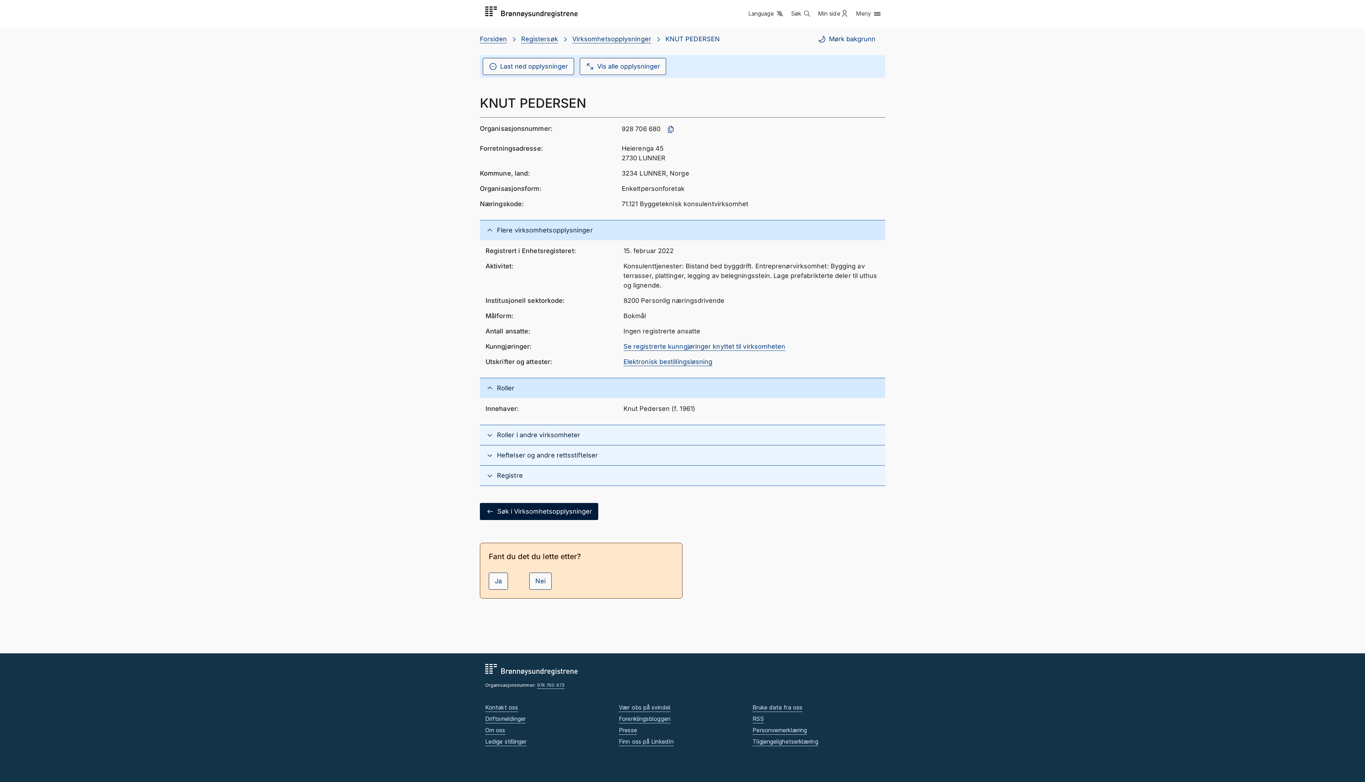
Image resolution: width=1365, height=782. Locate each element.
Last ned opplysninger (534, 66)
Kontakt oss (501, 707)
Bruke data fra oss (777, 707)
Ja (498, 581)
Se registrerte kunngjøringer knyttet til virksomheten (704, 346)
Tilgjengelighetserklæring (785, 741)
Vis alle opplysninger (628, 66)
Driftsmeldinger (505, 718)
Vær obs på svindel (644, 707)
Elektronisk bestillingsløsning (668, 361)
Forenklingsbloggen (644, 718)
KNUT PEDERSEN (692, 39)
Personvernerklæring (780, 730)
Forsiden (493, 39)
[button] (766, 14)
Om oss (495, 730)
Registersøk (539, 39)
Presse (628, 730)
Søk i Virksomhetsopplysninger (544, 511)
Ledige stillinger (506, 741)
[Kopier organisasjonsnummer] (670, 129)
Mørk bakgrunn (852, 39)
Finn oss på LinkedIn (646, 741)
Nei (540, 581)
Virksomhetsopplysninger (611, 39)
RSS (758, 718)
